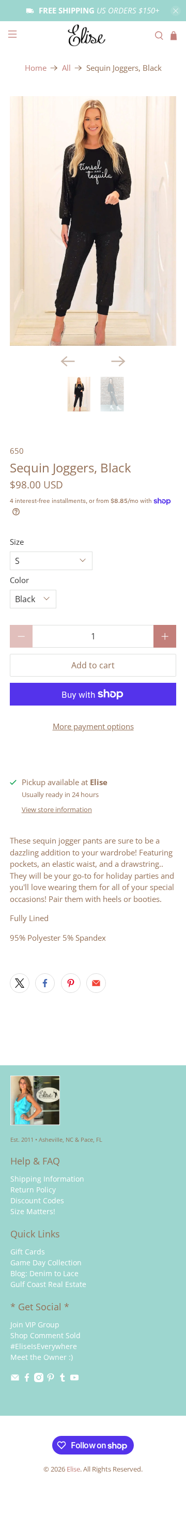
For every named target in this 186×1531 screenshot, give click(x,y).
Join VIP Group (34, 1324)
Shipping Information (47, 1179)
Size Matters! (32, 1211)
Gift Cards (27, 1252)
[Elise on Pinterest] (50, 1379)
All (66, 68)
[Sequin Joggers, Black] (93, 221)
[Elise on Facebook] (27, 1379)
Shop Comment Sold (45, 1335)
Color (19, 580)
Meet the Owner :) (41, 1357)
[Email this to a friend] (96, 983)
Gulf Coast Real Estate (48, 1284)
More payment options (93, 726)
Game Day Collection (46, 1262)
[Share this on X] (19, 983)
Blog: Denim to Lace (44, 1273)
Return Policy (33, 1190)
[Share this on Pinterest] (71, 983)
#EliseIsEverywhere (43, 1346)
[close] (176, 11)
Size (17, 542)
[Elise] (93, 35)
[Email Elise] (15, 1379)
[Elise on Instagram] (38, 1379)
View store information (57, 809)
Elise (73, 1469)
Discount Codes (37, 1200)
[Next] (118, 361)
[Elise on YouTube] (74, 1379)
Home (36, 68)
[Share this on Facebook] (45, 983)
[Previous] (67, 361)
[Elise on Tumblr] (62, 1379)
